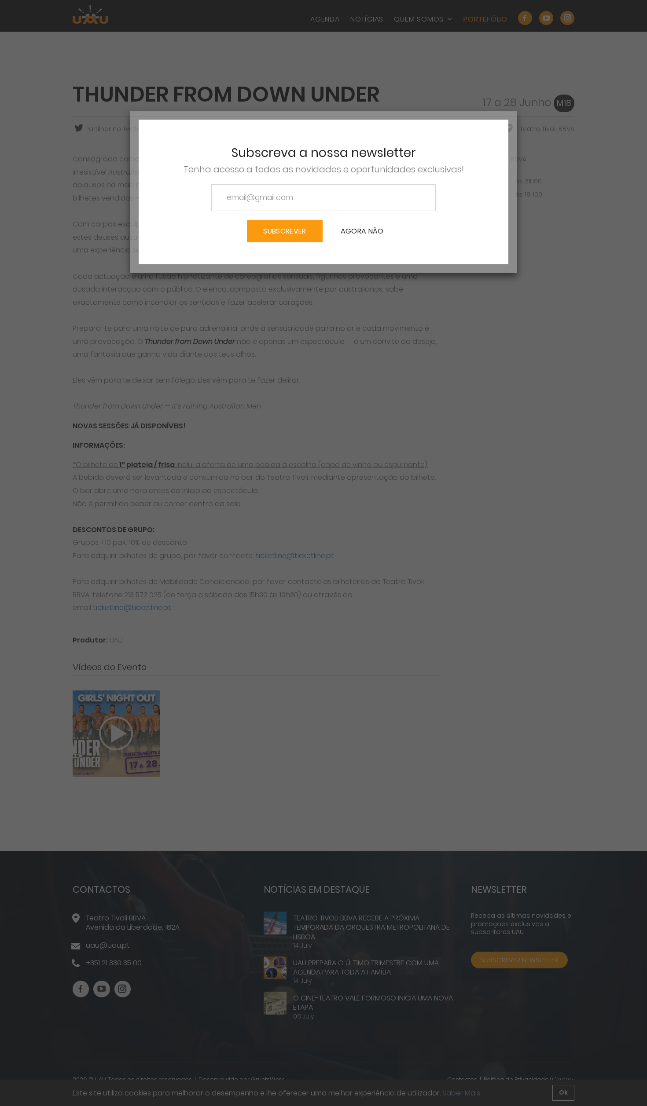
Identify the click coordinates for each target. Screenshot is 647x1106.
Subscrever (284, 231)
